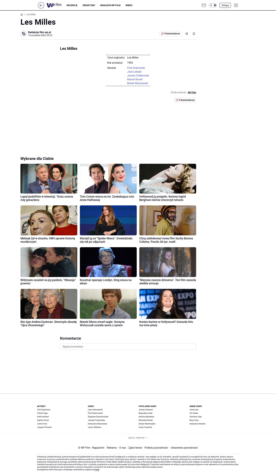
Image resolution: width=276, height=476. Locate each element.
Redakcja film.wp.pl (39, 32)
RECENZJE (72, 5)
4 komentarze (172, 33)
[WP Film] (57, 5)
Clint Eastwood (43, 410)
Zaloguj (225, 5)
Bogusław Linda (145, 413)
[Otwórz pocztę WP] (203, 5)
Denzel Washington (147, 424)
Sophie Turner (43, 420)
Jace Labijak (134, 71)
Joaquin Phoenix (44, 427)
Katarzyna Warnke (197, 424)
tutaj (97, 469)
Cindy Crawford (145, 427)
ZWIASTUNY (89, 5)
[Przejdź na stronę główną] (41, 7)
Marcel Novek (134, 79)
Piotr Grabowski (136, 67)
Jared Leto (194, 410)
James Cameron (146, 410)
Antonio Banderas (146, 417)
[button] (213, 5)
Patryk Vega (42, 413)
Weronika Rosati (146, 420)
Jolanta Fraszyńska (96, 420)
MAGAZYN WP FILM (110, 5)
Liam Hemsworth (95, 410)
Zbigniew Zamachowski (98, 417)
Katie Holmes (43, 417)
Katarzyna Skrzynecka (97, 424)
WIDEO (129, 5)
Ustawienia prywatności (184, 447)
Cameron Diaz (195, 417)
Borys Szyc (194, 420)
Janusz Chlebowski (138, 75)
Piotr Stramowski (95, 413)
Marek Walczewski (137, 83)
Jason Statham (94, 427)
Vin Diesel (193, 413)
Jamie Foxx (42, 424)
